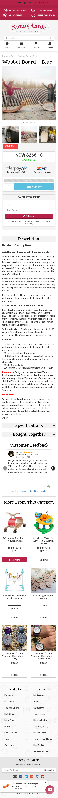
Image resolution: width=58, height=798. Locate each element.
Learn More (14, 560)
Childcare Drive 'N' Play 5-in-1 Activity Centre (43, 541)
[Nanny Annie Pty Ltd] (29, 27)
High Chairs (9, 714)
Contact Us (38, 708)
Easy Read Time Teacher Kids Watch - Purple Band (43, 656)
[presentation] (5, 468)
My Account (39, 695)
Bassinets (9, 701)
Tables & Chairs (11, 708)
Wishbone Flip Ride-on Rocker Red (14, 539)
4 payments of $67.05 (16, 172)
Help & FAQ (38, 745)
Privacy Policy (39, 733)
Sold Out (44, 560)
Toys (13, 56)
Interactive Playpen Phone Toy (24, 786)
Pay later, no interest (42, 172)
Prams (7, 726)
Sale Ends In (29, 2)
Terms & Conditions (42, 739)
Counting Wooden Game (43, 597)
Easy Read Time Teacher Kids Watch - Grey (14, 656)
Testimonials (39, 714)
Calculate (30, 216)
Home (5, 56)
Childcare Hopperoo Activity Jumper (14, 597)
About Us (37, 701)
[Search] (51, 38)
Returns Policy (40, 720)
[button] (23, 122)
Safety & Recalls (41, 751)
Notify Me (36, 186)
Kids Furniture (10, 733)
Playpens (8, 695)
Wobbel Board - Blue (27, 56)
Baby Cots (9, 720)
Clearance (9, 745)
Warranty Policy (40, 726)
